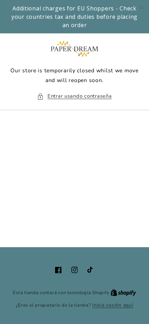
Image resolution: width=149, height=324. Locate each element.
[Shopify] (123, 292)
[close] (141, 7)
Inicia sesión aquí (112, 305)
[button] (74, 96)
